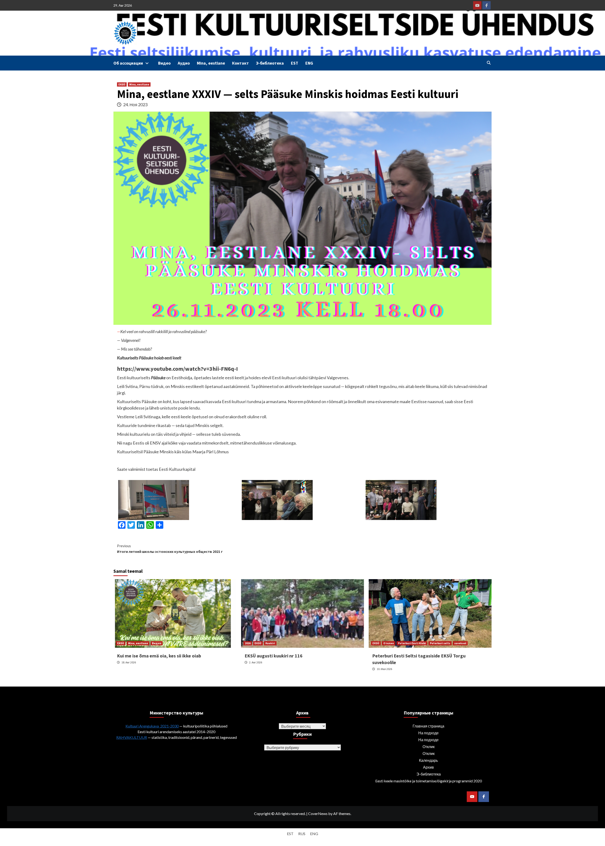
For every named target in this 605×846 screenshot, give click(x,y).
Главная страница (428, 726)
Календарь (428, 760)
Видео (164, 63)
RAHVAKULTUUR (131, 737)
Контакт (240, 63)
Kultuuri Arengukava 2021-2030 (152, 726)
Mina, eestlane (211, 63)
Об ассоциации (128, 63)
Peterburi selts (440, 643)
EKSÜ (121, 84)
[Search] (489, 62)
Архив (428, 767)
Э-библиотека (270, 63)
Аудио (184, 63)
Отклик (388, 643)
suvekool (460, 643)
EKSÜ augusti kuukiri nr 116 (273, 656)
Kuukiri (270, 643)
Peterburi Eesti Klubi (412, 643)
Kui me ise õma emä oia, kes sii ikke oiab (159, 656)
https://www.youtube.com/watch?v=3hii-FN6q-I (177, 368)
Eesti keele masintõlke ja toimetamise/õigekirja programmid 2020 (428, 781)
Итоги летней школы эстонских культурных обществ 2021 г (170, 548)
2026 (248, 643)
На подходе (428, 733)
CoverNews (318, 813)
